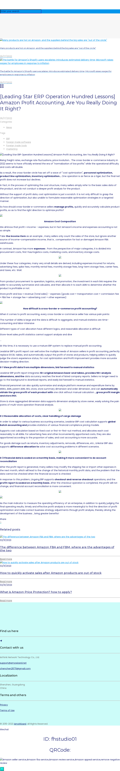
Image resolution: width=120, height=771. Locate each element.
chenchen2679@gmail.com (15, 668)
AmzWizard (20, 723)
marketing (12, 149)
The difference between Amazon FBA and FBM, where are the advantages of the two (57, 548)
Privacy (4, 704)
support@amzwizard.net (13, 662)
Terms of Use (7, 710)
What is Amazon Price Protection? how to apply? (36, 592)
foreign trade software (18, 142)
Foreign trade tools (16, 145)
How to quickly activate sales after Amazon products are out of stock (50, 573)
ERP (8, 138)
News (9, 127)
